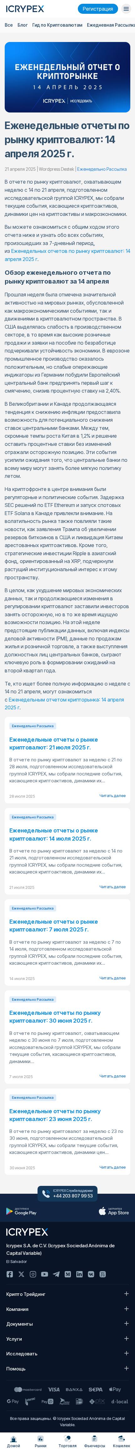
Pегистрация (98, 9)
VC (102, 1274)
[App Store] (114, 1211)
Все (9, 25)
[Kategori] (126, 9)
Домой (13, 1445)
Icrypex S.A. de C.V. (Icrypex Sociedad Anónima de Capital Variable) (60, 1249)
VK (91, 1274)
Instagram (33, 1274)
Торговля (67, 1445)
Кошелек (121, 1445)
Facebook (9, 1274)
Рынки (40, 1445)
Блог (23, 25)
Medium (67, 1274)
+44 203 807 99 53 (73, 1196)
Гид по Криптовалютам (57, 25)
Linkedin (79, 1274)
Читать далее (113, 795)
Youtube (44, 1274)
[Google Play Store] (21, 1211)
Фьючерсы (94, 1445)
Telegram (56, 1274)
